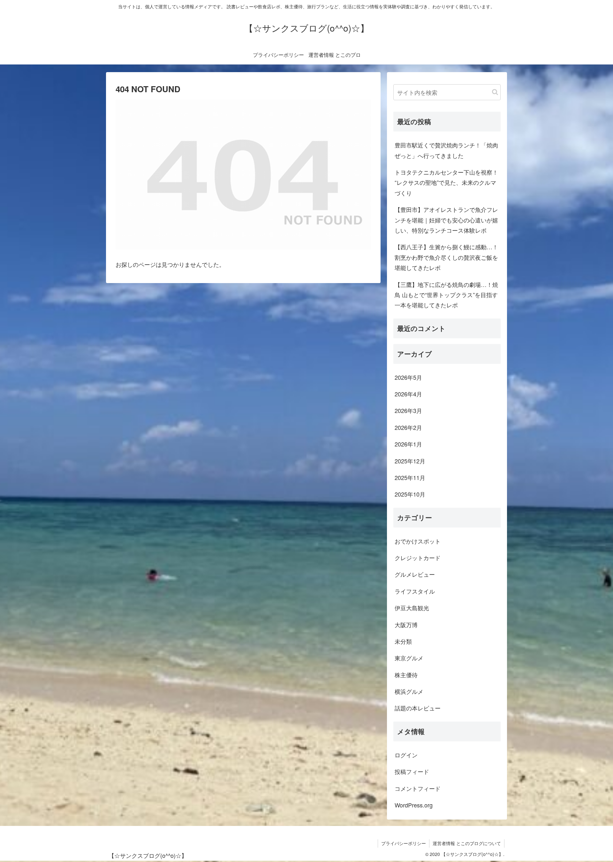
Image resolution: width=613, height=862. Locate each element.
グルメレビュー (415, 574)
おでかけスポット (418, 541)
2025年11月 (410, 477)
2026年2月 (408, 427)
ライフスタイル (415, 591)
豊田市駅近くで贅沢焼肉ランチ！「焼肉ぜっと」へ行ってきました (446, 150)
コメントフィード (418, 788)
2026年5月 (408, 377)
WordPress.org (414, 805)
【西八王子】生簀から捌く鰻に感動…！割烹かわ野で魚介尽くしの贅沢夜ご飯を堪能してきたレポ (446, 257)
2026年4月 (408, 394)
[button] (495, 92)
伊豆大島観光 (412, 607)
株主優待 (406, 675)
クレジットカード (418, 557)
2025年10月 (410, 494)
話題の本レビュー (418, 708)
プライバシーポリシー (403, 843)
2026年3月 (408, 410)
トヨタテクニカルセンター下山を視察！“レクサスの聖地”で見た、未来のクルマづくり (446, 182)
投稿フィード (412, 771)
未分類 (403, 641)
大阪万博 (406, 624)
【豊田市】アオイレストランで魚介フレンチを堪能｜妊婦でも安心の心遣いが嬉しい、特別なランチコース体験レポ (446, 219)
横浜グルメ (409, 691)
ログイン (406, 755)
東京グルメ (409, 658)
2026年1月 (408, 444)
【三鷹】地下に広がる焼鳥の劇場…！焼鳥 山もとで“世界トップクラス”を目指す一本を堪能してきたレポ (446, 294)
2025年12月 (410, 461)
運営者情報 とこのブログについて (467, 843)
